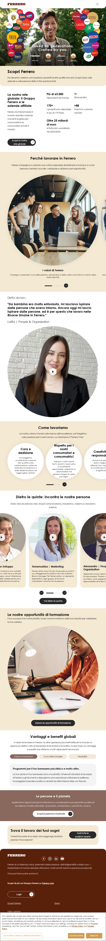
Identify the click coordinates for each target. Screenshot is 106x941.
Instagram (50, 859)
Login (19, 894)
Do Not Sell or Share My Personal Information (22, 936)
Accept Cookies (76, 936)
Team (57, 903)
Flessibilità (82, 756)
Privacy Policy (77, 926)
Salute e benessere (23, 756)
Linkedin (56, 859)
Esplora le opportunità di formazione (53, 723)
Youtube (62, 859)
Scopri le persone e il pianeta (51, 813)
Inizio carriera (14, 911)
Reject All (94, 936)
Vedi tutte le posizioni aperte (82, 835)
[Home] (16, 4)
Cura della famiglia (53, 756)
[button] (40, 285)
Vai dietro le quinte (53, 601)
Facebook (44, 859)
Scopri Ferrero (14, 903)
